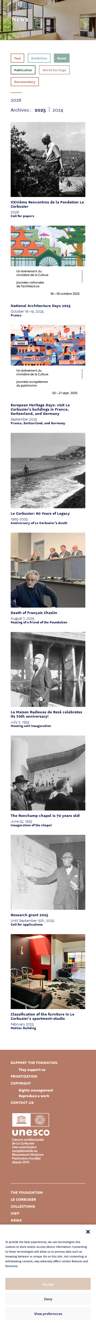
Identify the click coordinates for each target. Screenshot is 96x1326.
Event (61, 58)
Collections (23, 1206)
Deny (48, 1299)
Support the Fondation (34, 1062)
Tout (17, 58)
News (16, 1220)
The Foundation (27, 1192)
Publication (23, 70)
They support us (32, 1069)
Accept (48, 1284)
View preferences (48, 1313)
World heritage (54, 70)
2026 (16, 99)
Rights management (36, 1090)
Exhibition (39, 58)
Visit (15, 1213)
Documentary (24, 81)
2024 (58, 109)
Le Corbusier (23, 1199)
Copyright (21, 1083)
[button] (88, 1231)
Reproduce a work (34, 1095)
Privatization (24, 1076)
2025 (40, 109)
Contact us (22, 1102)
